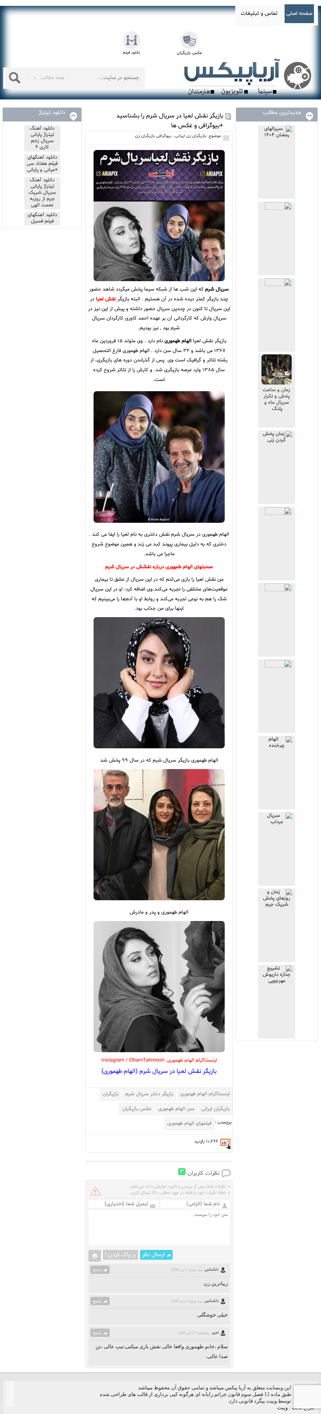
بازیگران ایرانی (215, 1108)
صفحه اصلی (299, 13)
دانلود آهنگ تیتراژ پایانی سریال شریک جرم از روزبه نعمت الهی (42, 193)
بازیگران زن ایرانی (190, 136)
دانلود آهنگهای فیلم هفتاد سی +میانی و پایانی (42, 163)
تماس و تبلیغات (259, 13)
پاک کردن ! (117, 1255)
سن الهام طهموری (176, 1108)
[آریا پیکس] (249, 77)
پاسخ (97, 1269)
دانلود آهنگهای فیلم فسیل (42, 218)
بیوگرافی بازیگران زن (153, 136)
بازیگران (111, 1094)
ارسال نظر (153, 1255)
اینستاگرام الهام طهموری (205, 1094)
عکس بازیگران (136, 1108)
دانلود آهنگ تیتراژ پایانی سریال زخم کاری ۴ (42, 138)
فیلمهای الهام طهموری (189, 1123)
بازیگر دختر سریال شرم (149, 1094)
